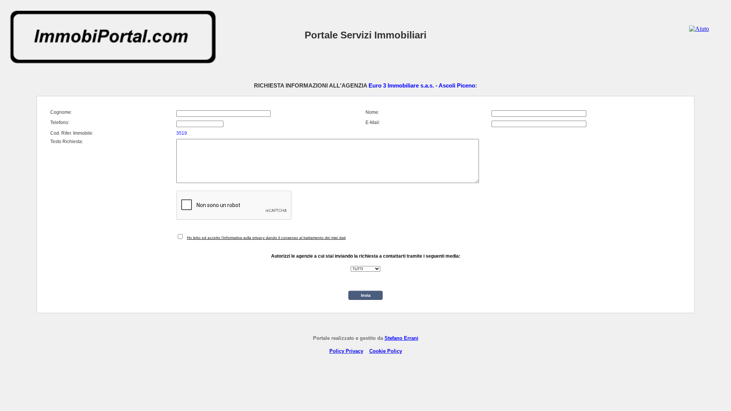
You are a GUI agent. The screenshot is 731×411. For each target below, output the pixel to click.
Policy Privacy (346, 351)
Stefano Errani (401, 338)
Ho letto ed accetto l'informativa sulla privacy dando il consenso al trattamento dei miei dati (266, 238)
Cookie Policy (385, 351)
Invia (365, 295)
